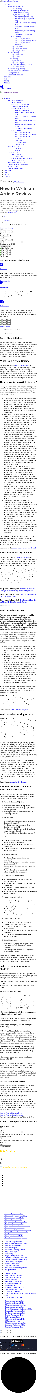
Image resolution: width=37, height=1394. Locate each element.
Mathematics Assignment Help (15, 1305)
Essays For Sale (10, 1270)
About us (7, 83)
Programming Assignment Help (16, 1222)
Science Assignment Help (14, 1214)
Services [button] (7, 5)
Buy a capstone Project (19, 49)
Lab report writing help (13, 1297)
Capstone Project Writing (13, 1242)
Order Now (8, 1200)
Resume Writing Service (13, 1275)
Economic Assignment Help (14, 1307)
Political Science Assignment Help (17, 1232)
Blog (5, 79)
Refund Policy (4, 1350)
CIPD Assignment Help (23, 39)
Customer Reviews (10, 1202)
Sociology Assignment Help (14, 1301)
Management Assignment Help (15, 1323)
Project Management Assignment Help (18, 1309)
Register (6, 1196)
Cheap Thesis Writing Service (21, 65)
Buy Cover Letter (17, 55)
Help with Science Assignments (16, 1268)
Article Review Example (18, 782)
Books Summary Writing (20, 13)
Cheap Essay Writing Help (14, 1262)
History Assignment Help (14, 1236)
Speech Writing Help (12, 1291)
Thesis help (9, 1254)
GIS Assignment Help (12, 1321)
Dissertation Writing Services (15, 1250)
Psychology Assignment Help (15, 1313)
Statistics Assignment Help (14, 1303)
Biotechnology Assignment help (16, 1216)
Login (6, 1194)
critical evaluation (21, 366)
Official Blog (8, 1204)
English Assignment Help (14, 1256)
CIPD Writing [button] (16, 37)
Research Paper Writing (13, 1246)
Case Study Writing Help (20, 11)
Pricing (6, 81)
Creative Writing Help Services (16, 1258)
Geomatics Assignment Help (15, 1325)
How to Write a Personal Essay (16, 1244)
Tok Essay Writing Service (14, 1287)
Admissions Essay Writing (14, 1281)
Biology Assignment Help (24, 17)
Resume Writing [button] (13, 53)
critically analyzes (23, 557)
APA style (25, 1107)
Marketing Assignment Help (15, 1319)
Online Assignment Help (13, 1289)
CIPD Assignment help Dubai (25, 41)
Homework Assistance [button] (15, 7)
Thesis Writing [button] (13, 59)
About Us (7, 1177)
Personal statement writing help (18, 71)
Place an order (3, 269)
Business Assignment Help (14, 1218)
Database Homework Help (14, 1234)
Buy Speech (15, 57)
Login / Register (5, 88)
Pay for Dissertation (12, 1264)
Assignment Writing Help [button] (20, 15)
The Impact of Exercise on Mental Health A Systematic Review (18, 601)
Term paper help (10, 1285)
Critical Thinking (11, 1273)
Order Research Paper (12, 1317)
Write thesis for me (18, 67)
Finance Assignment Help (14, 1315)
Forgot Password (9, 1198)
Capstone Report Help (12, 1266)
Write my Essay (16, 9)
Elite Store (7, 77)
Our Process (8, 1181)
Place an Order (5, 281)
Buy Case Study (16, 47)
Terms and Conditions (15, 75)
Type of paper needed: (7, 1126)
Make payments (4, 287)
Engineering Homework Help (15, 1311)
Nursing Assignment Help (14, 1327)
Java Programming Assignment (16, 1238)
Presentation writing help (13, 1283)
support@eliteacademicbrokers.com (15, 1167)
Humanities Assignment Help (15, 1228)
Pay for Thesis (16, 61)
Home (5, 216)
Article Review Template (19, 710)
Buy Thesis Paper (17, 63)
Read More (12, 212)
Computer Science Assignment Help (17, 1226)
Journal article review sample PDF (24, 548)
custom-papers (7, 220)
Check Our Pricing (6, 228)
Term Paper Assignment (23, 35)
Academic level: (5, 1136)
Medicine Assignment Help (14, 1224)
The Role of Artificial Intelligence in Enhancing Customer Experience (17, 590)
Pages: (2, 1130)
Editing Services (13, 73)
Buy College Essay (17, 51)
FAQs (6, 1179)
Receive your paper (4, 306)
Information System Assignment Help (18, 1230)
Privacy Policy (9, 1183)
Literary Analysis (11, 1248)
